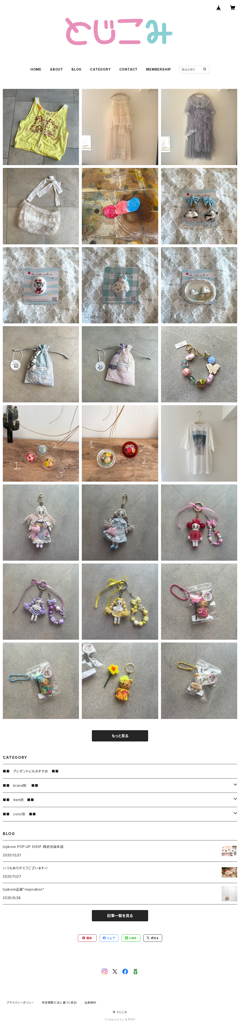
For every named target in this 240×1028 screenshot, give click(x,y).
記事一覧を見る (120, 915)
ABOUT (56, 69)
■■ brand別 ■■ (20, 785)
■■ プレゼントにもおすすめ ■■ (31, 771)
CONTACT (128, 69)
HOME (35, 69)
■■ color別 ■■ (19, 814)
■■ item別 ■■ (18, 800)
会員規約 (90, 1002)
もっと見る (120, 735)
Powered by (115, 1019)
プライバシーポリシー (20, 1002)
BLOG (76, 69)
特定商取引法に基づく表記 (59, 1002)
